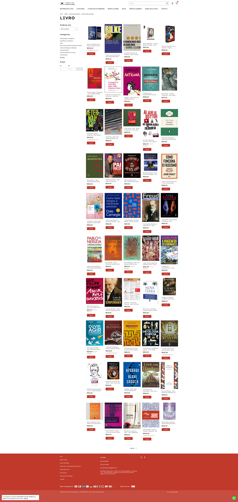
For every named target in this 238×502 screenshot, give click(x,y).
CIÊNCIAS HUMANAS (135, 9)
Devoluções (63, 472)
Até (69, 66)
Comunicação (63, 55)
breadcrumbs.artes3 (74, 14)
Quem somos (63, 459)
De (61, 66)
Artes (61, 43)
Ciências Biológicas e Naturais (68, 48)
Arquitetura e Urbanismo (66, 41)
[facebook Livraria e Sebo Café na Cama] (144, 457)
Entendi (26, 498)
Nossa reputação (64, 463)
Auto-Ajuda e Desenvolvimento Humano (71, 45)
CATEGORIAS (81, 9)
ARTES (124, 9)
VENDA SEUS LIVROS (151, 9)
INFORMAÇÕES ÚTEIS (66, 9)
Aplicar (80, 69)
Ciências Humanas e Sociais (67, 52)
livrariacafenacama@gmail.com (108, 468)
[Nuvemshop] (172, 492)
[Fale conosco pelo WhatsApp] (234, 498)
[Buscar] (167, 3)
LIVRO (66, 14)
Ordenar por (65, 25)
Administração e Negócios (67, 38)
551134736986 (104, 461)
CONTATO (164, 9)
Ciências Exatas (64, 50)
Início (61, 14)
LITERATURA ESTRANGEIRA (96, 9)
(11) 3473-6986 (104, 464)
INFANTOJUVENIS (113, 9)
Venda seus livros (65, 469)
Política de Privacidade (66, 476)
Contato (62, 479)
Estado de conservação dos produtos (70, 466)
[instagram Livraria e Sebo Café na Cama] (141, 457)
